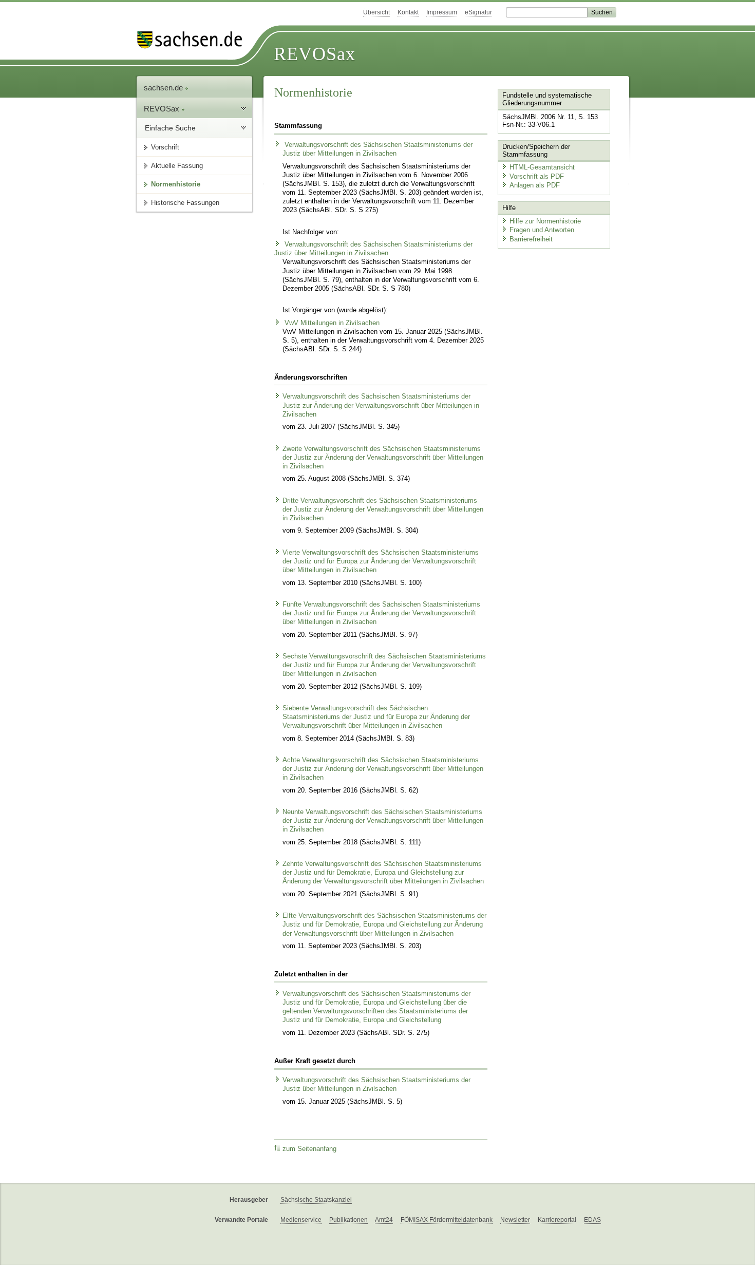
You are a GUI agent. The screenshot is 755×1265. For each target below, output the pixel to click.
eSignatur (478, 12)
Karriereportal (557, 1219)
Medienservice (301, 1219)
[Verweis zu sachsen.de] (193, 40)
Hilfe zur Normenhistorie (545, 221)
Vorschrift (165, 147)
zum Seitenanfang (309, 1149)
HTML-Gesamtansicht (542, 167)
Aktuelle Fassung (177, 165)
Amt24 (384, 1219)
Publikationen (348, 1219)
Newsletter (515, 1219)
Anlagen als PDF (534, 185)
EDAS (592, 1219)
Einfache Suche (170, 128)
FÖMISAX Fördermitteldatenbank (447, 1219)
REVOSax (314, 54)
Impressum (441, 12)
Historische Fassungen (185, 202)
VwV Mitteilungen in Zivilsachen (331, 323)
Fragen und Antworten (541, 230)
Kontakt (408, 12)
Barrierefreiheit (531, 239)
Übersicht (376, 12)
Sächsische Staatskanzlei (316, 1199)
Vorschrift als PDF (536, 176)
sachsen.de (164, 87)
